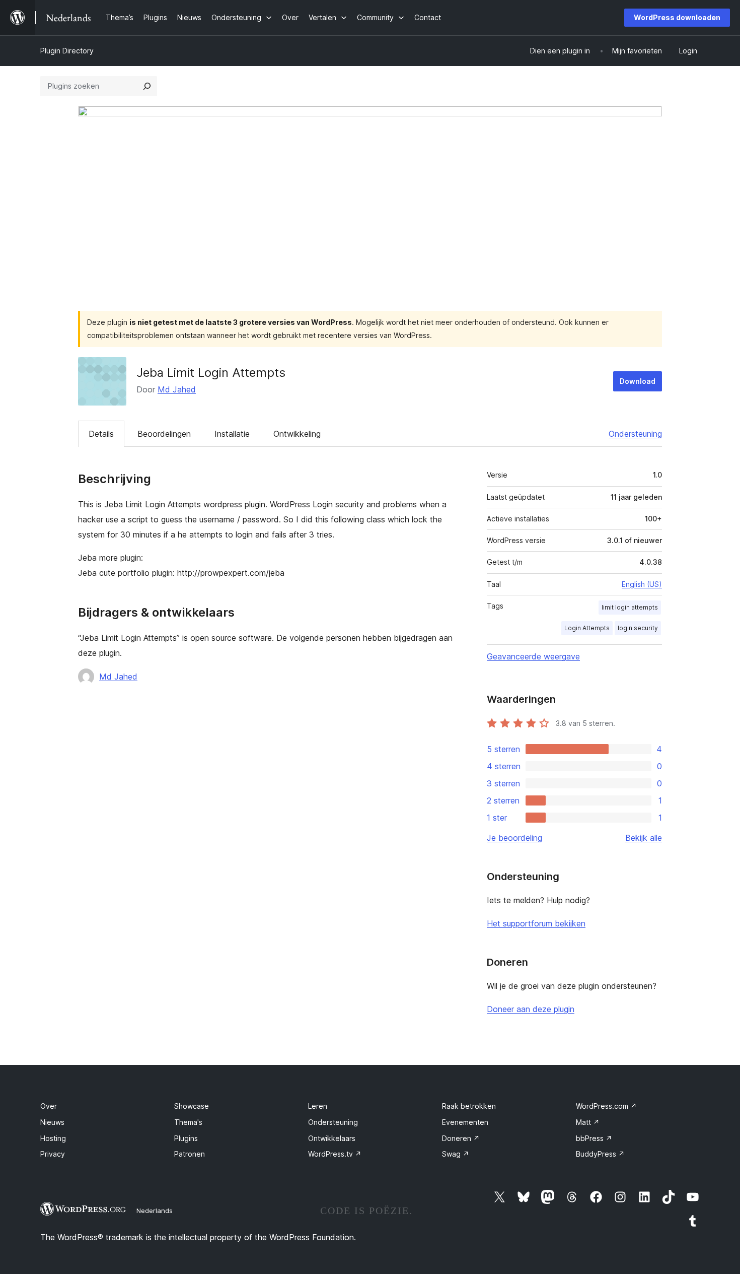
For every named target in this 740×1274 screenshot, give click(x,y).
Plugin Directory (67, 50)
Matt (588, 1122)
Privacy (52, 1154)
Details (101, 434)
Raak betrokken (469, 1106)
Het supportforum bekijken (536, 923)
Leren (317, 1106)
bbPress (594, 1138)
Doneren (461, 1138)
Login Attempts (587, 628)
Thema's (188, 1122)
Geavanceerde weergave (533, 656)
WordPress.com (606, 1106)
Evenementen (465, 1122)
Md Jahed (177, 389)
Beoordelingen (164, 434)
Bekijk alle (643, 838)
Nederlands (154, 1210)
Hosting (53, 1138)
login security (638, 628)
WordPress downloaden (677, 17)
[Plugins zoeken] (147, 86)
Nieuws (52, 1122)
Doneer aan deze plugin (530, 1009)
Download (637, 381)
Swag (455, 1154)
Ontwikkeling (297, 434)
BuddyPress (600, 1154)
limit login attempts (630, 607)
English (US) (642, 584)
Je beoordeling (514, 838)
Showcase (191, 1106)
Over (48, 1106)
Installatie (232, 434)
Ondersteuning (635, 434)
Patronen (189, 1154)
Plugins (186, 1138)
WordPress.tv (334, 1154)
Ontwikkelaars (331, 1138)
